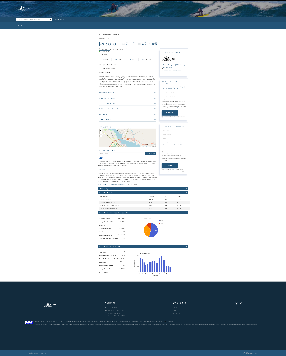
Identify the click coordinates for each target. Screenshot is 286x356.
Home (99, 184)
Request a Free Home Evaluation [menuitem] (259, 9)
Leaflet (143, 146)
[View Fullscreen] (101, 136)
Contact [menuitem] (242, 9)
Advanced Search (59, 19)
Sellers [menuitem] (212, 9)
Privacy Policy (101, 169)
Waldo (112, 184)
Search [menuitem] (195, 9)
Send (170, 165)
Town (38, 26)
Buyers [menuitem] (204, 9)
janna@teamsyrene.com (116, 310)
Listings (104, 184)
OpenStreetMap (148, 146)
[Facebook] (236, 303)
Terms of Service (177, 171)
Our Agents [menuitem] (223, 9)
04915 (122, 184)
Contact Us (164, 71)
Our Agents (170, 71)
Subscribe (170, 113)
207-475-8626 (167, 68)
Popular (20, 26)
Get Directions (150, 153)
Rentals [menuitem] (232, 9)
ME (108, 184)
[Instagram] (240, 303)
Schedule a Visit (180, 126)
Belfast (117, 184)
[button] (50, 19)
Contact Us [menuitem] (176, 313)
